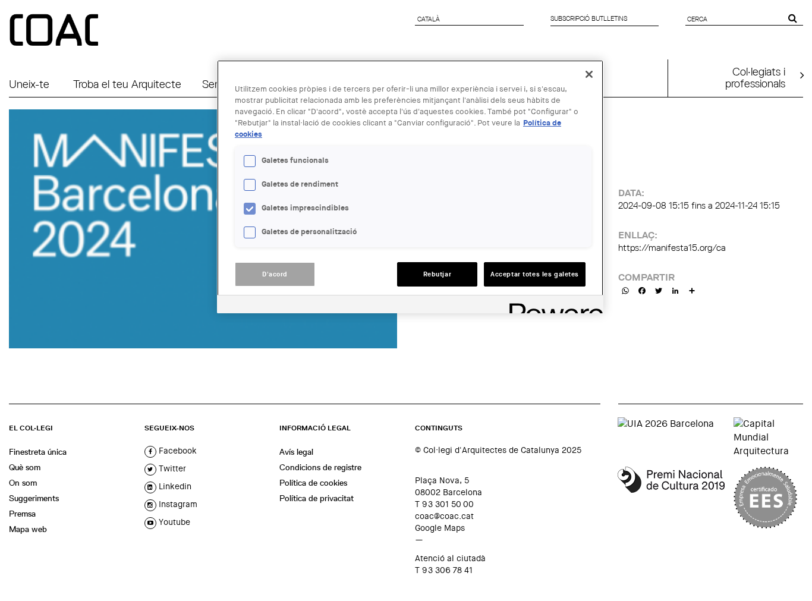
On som (23, 482)
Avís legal (296, 451)
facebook (176, 450)
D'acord (275, 274)
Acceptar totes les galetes (534, 274)
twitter (171, 468)
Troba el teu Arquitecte (127, 83)
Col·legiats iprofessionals (755, 77)
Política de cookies (313, 482)
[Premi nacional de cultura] (671, 497)
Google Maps (440, 528)
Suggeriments (34, 498)
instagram (176, 504)
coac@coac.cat (444, 516)
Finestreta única (38, 451)
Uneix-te (29, 83)
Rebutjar (437, 274)
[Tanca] (589, 74)
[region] (410, 186)
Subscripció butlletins (588, 18)
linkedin (173, 486)
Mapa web (28, 529)
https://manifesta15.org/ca (672, 247)
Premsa (22, 513)
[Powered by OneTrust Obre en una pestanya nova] (552, 305)
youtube (173, 522)
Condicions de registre (320, 467)
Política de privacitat (316, 498)
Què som (24, 467)
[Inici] (55, 31)
